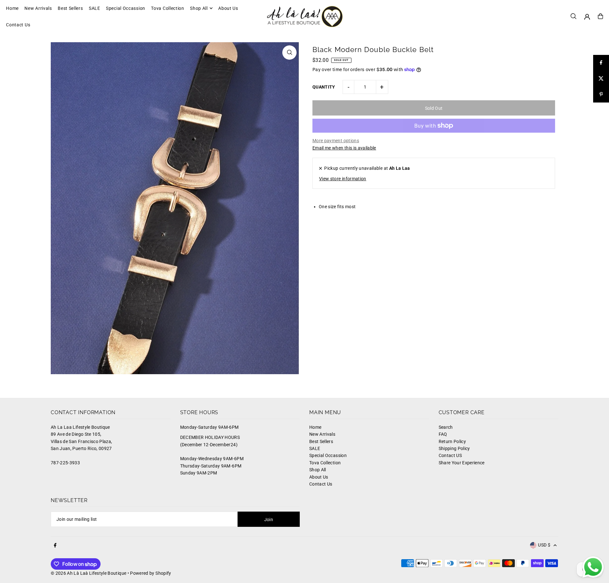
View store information (342, 178)
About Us (318, 477)
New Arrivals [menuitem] (38, 8)
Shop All (317, 469)
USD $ (544, 544)
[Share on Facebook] (601, 63)
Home (315, 427)
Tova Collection (325, 462)
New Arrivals (322, 434)
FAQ (443, 434)
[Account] (587, 17)
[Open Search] (573, 16)
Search (446, 427)
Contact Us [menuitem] (18, 24)
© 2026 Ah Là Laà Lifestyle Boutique (88, 573)
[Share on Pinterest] (601, 95)
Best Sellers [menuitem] (70, 8)
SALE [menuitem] (94, 8)
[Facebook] (55, 545)
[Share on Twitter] (601, 79)
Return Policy (452, 441)
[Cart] (600, 16)
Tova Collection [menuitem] (167, 8)
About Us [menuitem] (228, 8)
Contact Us (320, 484)
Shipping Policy (454, 448)
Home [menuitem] (12, 8)
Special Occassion (328, 455)
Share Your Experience (462, 462)
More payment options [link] (335, 140)
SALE (314, 448)
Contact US (450, 455)
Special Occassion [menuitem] (125, 8)
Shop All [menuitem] (199, 8)
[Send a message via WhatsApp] (593, 567)
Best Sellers (321, 441)
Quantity (323, 86)
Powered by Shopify (150, 573)
